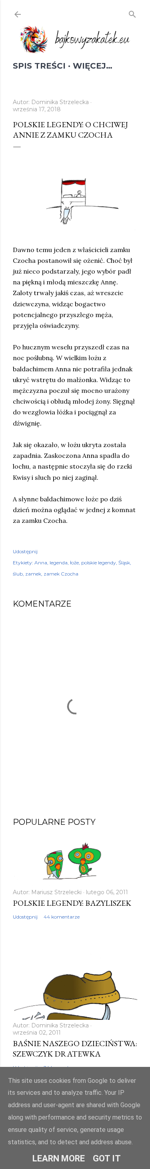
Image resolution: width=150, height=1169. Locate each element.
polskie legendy (98, 563)
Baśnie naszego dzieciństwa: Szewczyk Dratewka (75, 1048)
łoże (74, 563)
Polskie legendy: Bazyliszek (72, 903)
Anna (40, 563)
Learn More (58, 1158)
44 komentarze (62, 917)
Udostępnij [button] (25, 551)
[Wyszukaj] (132, 13)
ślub (18, 574)
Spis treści (39, 66)
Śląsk (124, 563)
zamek (33, 574)
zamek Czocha (61, 574)
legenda (59, 563)
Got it (107, 1158)
